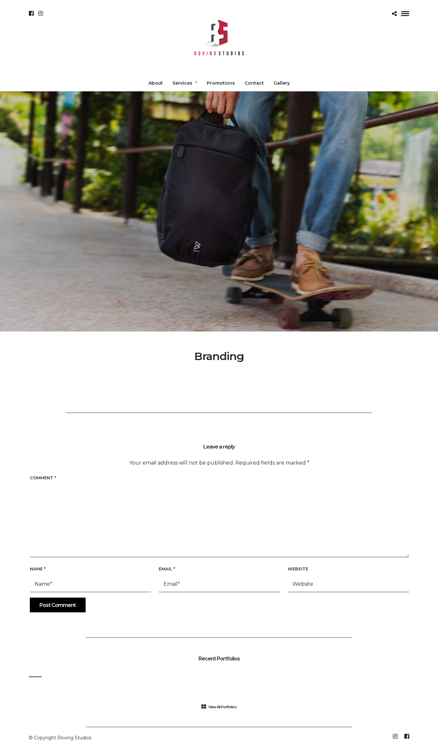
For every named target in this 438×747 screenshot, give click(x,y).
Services (182, 83)
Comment (43, 477)
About (155, 83)
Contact (254, 83)
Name (38, 568)
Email (167, 568)
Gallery (282, 83)
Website (298, 568)
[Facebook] (31, 13)
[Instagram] (40, 13)
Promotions (221, 83)
